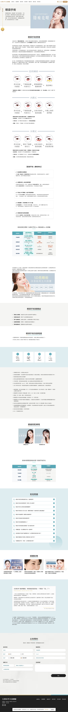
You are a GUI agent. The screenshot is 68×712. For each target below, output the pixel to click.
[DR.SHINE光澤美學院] (3, 705)
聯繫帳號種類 (6, 665)
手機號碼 (38, 650)
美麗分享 (30, 1)
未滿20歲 (12, 658)
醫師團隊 (17, 1)
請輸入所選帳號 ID (20, 665)
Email (37, 654)
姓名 (4, 650)
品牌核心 (13, 1)
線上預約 (65, 1)
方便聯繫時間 (6, 669)
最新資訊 (54, 699)
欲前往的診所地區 (40, 657)
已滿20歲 (24, 658)
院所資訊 (38, 1)
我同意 (52, 709)
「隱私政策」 (46, 709)
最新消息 (34, 1)
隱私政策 (64, 699)
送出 (58, 675)
